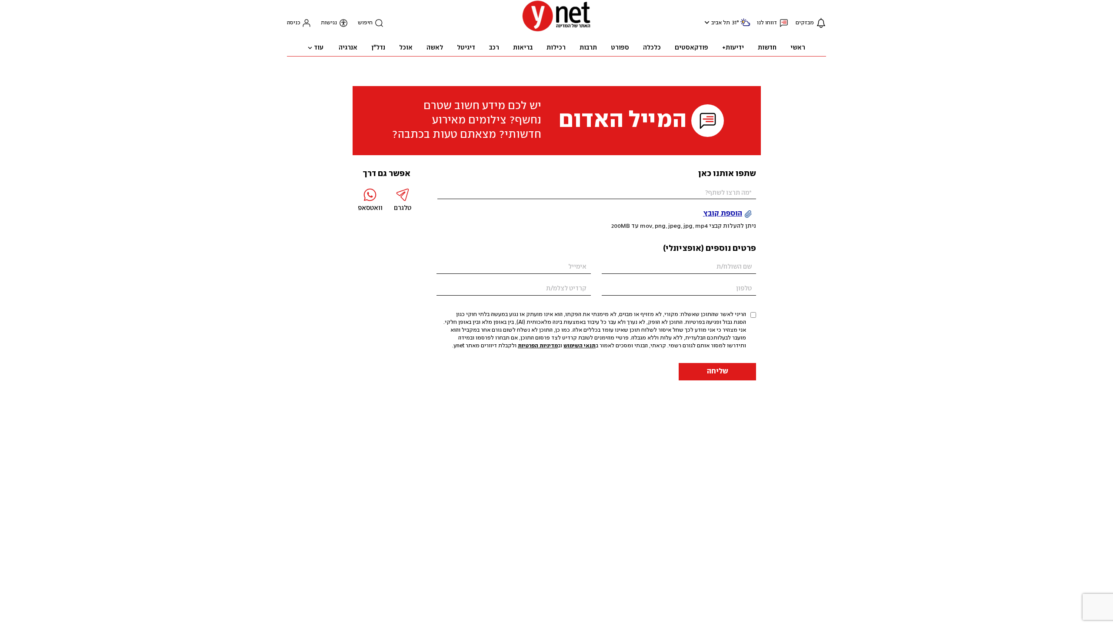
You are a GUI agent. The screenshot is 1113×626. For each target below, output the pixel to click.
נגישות (329, 22)
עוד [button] (318, 48)
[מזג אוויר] (745, 25)
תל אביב (720, 22)
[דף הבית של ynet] (556, 30)
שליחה (717, 371)
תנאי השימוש (579, 345)
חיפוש (365, 22)
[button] (706, 22)
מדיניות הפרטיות (538, 345)
